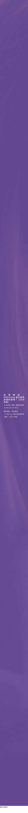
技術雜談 (15, 411)
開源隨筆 (7, 411)
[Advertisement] (11, 810)
